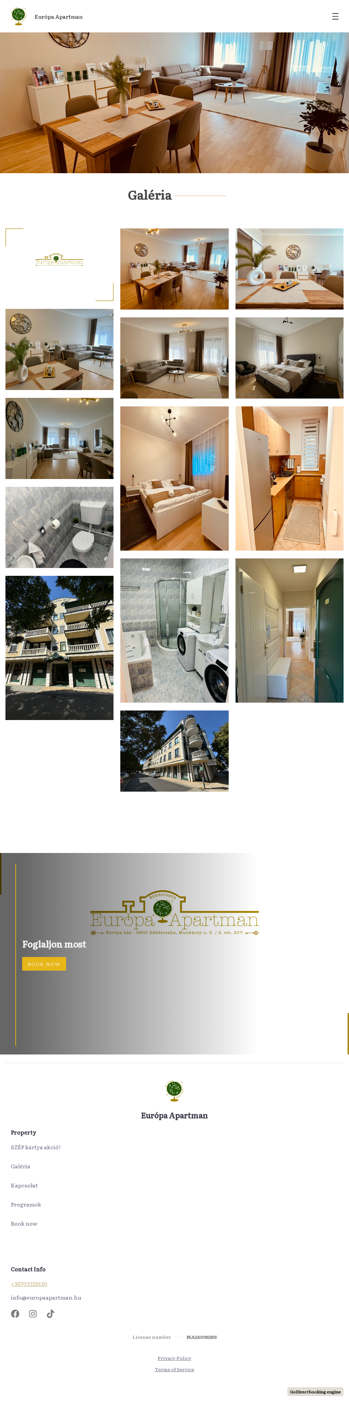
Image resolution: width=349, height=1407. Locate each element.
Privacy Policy (174, 1357)
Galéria (20, 1166)
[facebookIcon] (18, 1313)
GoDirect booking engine (315, 1392)
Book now (24, 1223)
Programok (26, 1204)
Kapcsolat (24, 1185)
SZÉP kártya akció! (35, 1147)
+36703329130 (29, 1283)
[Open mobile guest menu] (335, 16)
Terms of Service (174, 1369)
